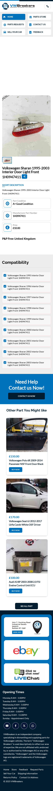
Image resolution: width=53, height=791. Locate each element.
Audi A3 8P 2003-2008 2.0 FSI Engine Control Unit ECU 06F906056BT (24, 583)
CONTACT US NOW (26, 396)
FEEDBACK (38, 32)
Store (14, 769)
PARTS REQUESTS (15, 24)
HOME (10, 17)
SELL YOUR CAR (14, 32)
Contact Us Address (28, 777)
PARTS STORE (39, 17)
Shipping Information (28, 773)
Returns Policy (10, 777)
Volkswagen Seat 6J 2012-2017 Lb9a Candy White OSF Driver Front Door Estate (25, 523)
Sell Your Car (9, 773)
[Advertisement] (26, 64)
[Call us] (47, 8)
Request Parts (36, 769)
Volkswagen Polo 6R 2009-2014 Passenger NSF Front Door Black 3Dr (26, 462)
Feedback (23, 769)
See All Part (26, 606)
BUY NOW (16, 470)
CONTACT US (39, 24)
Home (6, 769)
